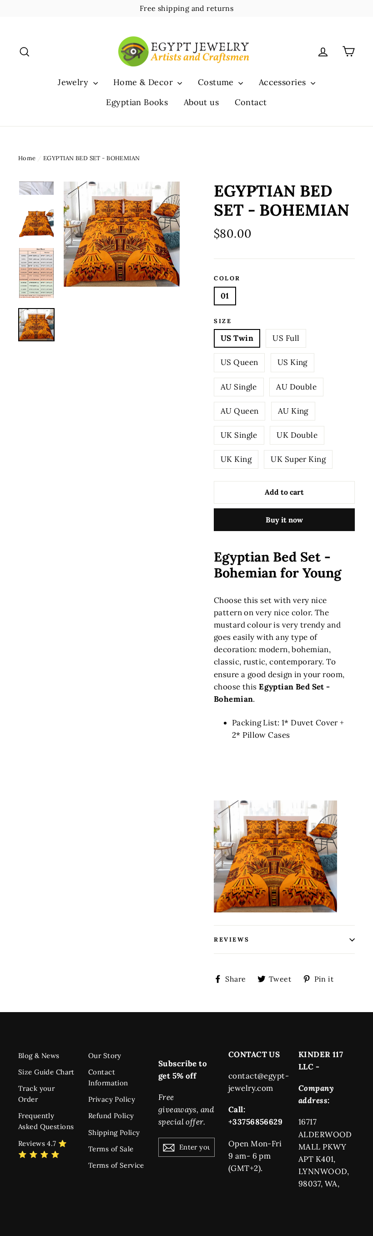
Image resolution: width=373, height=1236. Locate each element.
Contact (251, 102)
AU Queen (239, 411)
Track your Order (36, 1094)
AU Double (296, 387)
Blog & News (39, 1055)
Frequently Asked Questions (46, 1121)
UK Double (297, 435)
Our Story (104, 1055)
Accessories (283, 82)
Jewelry (74, 82)
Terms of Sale (111, 1149)
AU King (293, 411)
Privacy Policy (111, 1099)
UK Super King (298, 459)
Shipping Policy (114, 1132)
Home (27, 158)
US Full (285, 338)
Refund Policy (111, 1115)
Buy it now (284, 519)
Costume (217, 82)
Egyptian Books (137, 102)
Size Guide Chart (46, 1072)
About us (201, 102)
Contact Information (108, 1077)
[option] (122, 234)
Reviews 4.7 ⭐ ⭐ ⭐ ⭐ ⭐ (42, 1149)
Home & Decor (144, 82)
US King (292, 362)
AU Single (239, 387)
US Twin (237, 338)
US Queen (239, 362)
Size (223, 321)
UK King (236, 459)
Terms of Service (116, 1165)
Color (227, 278)
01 (225, 296)
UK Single (239, 435)
